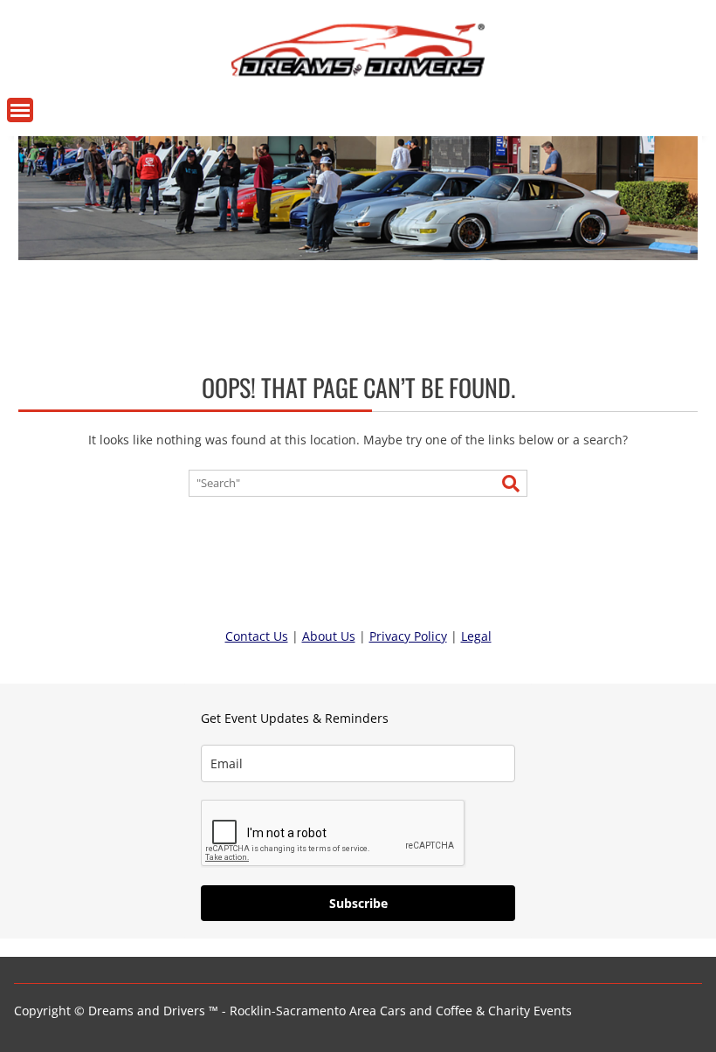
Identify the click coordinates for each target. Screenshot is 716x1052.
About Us (328, 636)
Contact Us (256, 636)
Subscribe (358, 903)
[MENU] (20, 110)
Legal (476, 636)
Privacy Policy (408, 636)
